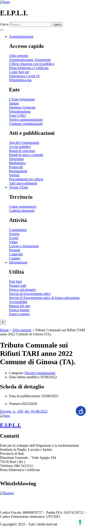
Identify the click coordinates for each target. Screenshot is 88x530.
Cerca (4, 24)
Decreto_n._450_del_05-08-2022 (24, 411)
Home (4, 330)
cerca (57, 24)
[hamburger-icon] (2, 30)
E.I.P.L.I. (10, 425)
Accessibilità (33, 501)
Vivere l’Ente (18, 187)
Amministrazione (21, 36)
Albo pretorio (21, 330)
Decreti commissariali (40, 373)
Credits (16, 505)
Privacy (67, 501)
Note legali (52, 501)
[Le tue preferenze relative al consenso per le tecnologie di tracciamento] (80, 522)
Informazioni (18, 262)
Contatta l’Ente (10, 501)
